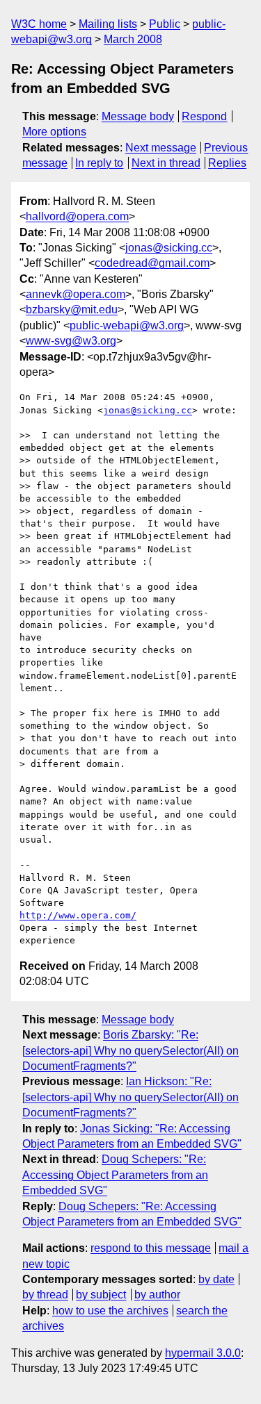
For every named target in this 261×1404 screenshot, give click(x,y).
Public (164, 24)
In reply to (99, 163)
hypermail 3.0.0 (203, 1353)
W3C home (39, 24)
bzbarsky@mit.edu (72, 309)
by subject (101, 1294)
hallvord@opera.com (77, 216)
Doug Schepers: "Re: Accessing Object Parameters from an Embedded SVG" (115, 1174)
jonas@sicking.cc (168, 248)
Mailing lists (108, 24)
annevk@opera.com (75, 294)
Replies (227, 163)
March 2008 (133, 39)
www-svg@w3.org (71, 341)
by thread (45, 1294)
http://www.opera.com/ (77, 915)
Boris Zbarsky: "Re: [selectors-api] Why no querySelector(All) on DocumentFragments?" (130, 1050)
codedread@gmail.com (152, 263)
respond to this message (150, 1248)
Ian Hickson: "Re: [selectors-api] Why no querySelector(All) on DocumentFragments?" (130, 1096)
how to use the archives (110, 1310)
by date (216, 1279)
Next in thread (166, 163)
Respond (204, 116)
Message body (138, 116)
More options (54, 132)
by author (157, 1294)
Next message (160, 148)
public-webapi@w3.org (127, 325)
